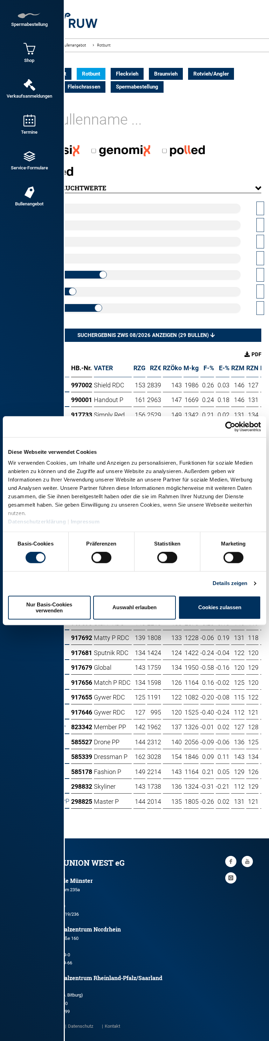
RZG (139, 368)
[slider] (103, 275)
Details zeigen (230, 583)
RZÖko (172, 368)
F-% (209, 368)
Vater (103, 368)
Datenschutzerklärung (37, 522)
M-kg (191, 368)
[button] (146, 188)
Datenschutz (80, 1026)
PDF (256, 354)
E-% (224, 368)
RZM (237, 368)
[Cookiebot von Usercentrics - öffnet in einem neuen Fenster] (230, 426)
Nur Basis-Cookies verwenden (49, 607)
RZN (252, 368)
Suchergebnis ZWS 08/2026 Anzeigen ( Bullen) (143, 335)
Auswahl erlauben (134, 608)
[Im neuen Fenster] (230, 861)
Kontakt (112, 1026)
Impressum (85, 522)
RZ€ (155, 368)
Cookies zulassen (219, 608)
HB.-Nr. (81, 368)
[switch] (101, 557)
